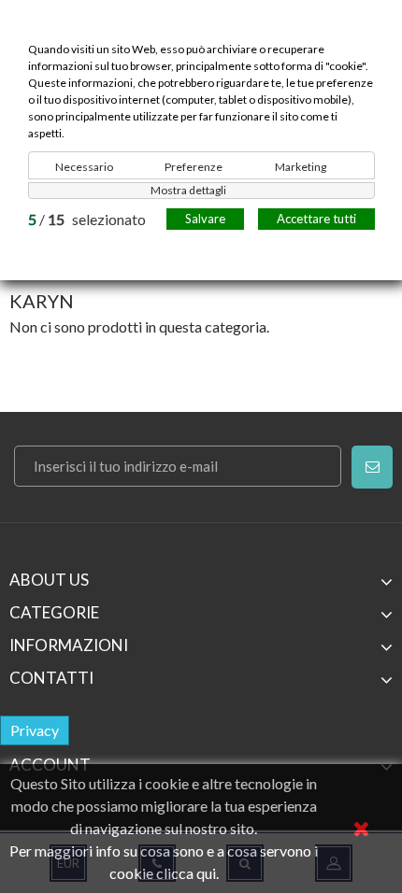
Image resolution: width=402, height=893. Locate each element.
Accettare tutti (316, 218)
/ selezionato (87, 219)
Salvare (205, 218)
